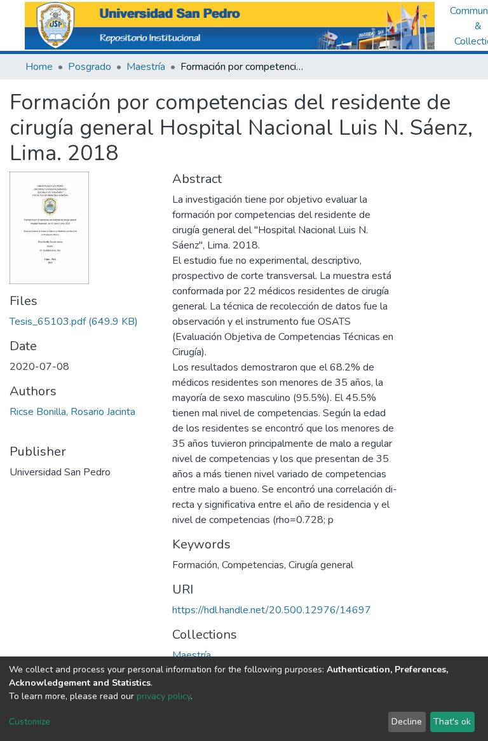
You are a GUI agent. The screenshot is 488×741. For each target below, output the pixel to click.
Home (39, 67)
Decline (406, 722)
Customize (29, 722)
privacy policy (164, 696)
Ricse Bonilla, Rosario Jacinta (72, 412)
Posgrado (89, 67)
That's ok (452, 722)
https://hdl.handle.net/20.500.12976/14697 (271, 610)
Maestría (145, 67)
